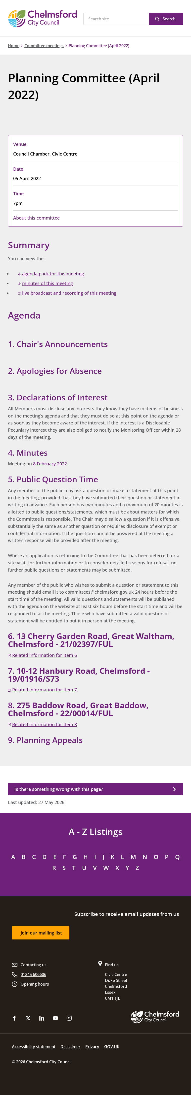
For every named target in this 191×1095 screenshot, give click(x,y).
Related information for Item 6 (44, 655)
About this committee (36, 218)
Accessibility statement (33, 1046)
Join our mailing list (41, 933)
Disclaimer (70, 1046)
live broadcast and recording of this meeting (69, 293)
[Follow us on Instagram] (69, 1019)
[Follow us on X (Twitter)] (28, 1019)
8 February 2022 (50, 464)
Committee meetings (44, 45)
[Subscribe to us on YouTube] (55, 1019)
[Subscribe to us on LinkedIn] (41, 1019)
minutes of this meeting (47, 283)
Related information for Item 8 (44, 724)
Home (13, 45)
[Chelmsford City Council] (43, 19)
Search (169, 19)
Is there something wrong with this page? (58, 789)
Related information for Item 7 (44, 690)
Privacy (92, 1046)
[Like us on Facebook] (14, 1019)
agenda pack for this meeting (53, 274)
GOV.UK (111, 1046)
